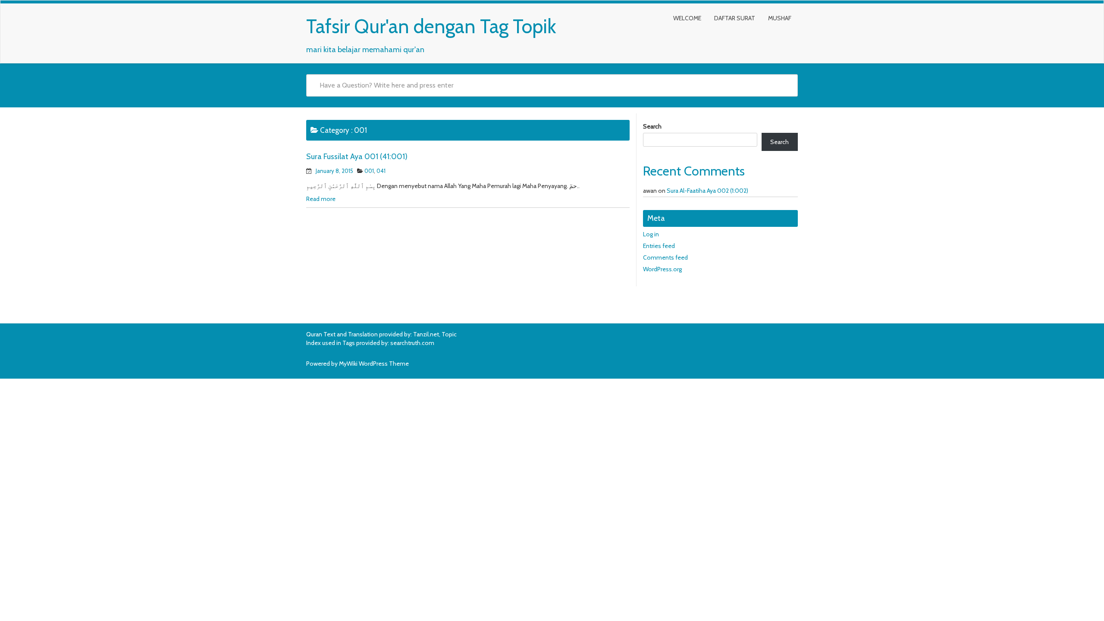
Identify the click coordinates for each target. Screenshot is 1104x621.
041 (381, 170)
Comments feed (665, 257)
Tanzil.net (426, 334)
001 (369, 170)
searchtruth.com (412, 343)
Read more (321, 199)
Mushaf (779, 18)
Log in (651, 234)
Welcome (687, 18)
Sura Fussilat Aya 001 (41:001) (357, 156)
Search (652, 126)
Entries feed (659, 246)
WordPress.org (662, 269)
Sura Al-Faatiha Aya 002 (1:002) (707, 190)
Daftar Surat (734, 18)
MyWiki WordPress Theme (374, 363)
